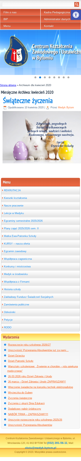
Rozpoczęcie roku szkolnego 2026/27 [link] (29, 344)
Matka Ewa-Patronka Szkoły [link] (20, 236)
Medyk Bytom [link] (66, 107)
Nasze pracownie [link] (13, 205)
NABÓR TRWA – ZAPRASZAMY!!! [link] (28, 414)
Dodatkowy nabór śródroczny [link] (24, 408)
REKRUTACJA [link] (12, 190)
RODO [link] (7, 327)
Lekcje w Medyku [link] (14, 213)
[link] (76, 15)
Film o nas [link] (10, 12)
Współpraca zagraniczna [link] (18, 258)
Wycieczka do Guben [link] (20, 392)
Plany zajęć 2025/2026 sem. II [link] (21, 228)
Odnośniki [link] (9, 312)
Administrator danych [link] (57, 19)
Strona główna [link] (8, 85)
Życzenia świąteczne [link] (20, 398)
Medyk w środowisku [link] (16, 274)
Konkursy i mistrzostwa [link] (17, 266)
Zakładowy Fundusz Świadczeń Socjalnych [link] (28, 296)
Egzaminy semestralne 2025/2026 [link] (23, 220)
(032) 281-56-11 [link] (57, 442)
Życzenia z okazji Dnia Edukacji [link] (26, 403)
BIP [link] (6, 19)
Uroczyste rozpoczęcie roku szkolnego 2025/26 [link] (35, 419)
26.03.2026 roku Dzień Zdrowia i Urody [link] (30, 376)
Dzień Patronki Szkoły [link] (20, 361)
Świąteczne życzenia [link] (28, 100)
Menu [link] (7, 26)
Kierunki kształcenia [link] (15, 198)
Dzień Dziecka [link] (16, 355)
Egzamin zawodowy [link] (15, 251)
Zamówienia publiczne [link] (16, 304)
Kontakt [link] (48, 26)
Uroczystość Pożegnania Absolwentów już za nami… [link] (38, 350)
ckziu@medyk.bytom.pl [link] (40, 447)
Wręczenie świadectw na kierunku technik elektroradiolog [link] (40, 387)
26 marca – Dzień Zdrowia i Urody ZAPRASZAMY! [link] (37, 381)
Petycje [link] (8, 319)
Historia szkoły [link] (12, 289)
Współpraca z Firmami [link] (16, 281)
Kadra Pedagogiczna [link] (57, 12)
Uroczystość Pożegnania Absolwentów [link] (30, 425)
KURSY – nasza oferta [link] (17, 243)
